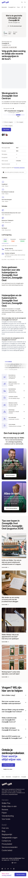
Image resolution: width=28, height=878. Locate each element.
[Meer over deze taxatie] (15, 47)
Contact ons (6, 841)
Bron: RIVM (4, 259)
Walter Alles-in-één (9, 806)
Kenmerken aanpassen (19, 167)
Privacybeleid (7, 844)
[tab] (5, 240)
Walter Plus (6, 803)
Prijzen (4, 813)
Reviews (5, 809)
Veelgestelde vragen (9, 838)
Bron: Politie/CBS (11, 259)
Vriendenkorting (8, 816)
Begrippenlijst (7, 834)
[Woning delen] (22, 7)
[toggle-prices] (7, 26)
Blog (3, 831)
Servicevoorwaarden (9, 847)
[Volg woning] (24, 7)
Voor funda (6, 819)
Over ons (5, 828)
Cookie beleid (7, 850)
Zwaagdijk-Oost (11, 7)
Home (3, 776)
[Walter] (5, 2)
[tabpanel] (14, 251)
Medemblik (4, 7)
